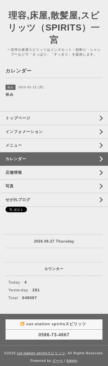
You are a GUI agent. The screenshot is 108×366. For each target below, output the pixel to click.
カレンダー (16, 159)
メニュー (14, 145)
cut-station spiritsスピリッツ (41, 353)
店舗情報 (14, 172)
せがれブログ (18, 199)
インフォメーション (24, 131)
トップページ (18, 118)
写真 (10, 186)
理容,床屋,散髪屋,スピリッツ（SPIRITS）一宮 (54, 27)
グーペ (57, 361)
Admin (72, 361)
